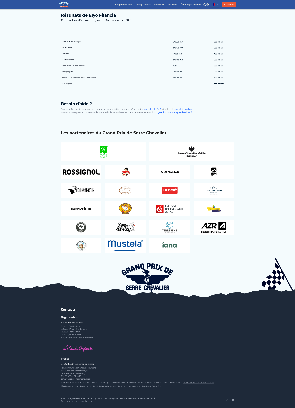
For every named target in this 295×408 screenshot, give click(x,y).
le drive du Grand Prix (151, 386)
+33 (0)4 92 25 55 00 (72, 334)
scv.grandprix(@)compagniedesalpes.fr (173, 112)
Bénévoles (159, 4)
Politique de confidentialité (143, 398)
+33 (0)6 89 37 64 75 (72, 376)
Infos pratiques (143, 4)
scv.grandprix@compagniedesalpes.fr (77, 337)
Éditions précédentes (191, 4)
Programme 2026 (123, 4)
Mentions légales (68, 398)
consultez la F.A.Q (153, 109)
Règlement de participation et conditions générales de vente (103, 398)
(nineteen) (88, 401)
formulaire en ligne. (184, 109)
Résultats (172, 4)
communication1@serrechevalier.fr (76, 379)
